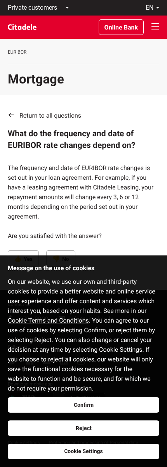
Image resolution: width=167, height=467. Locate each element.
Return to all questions (50, 115)
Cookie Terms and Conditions (48, 320)
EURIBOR (17, 52)
